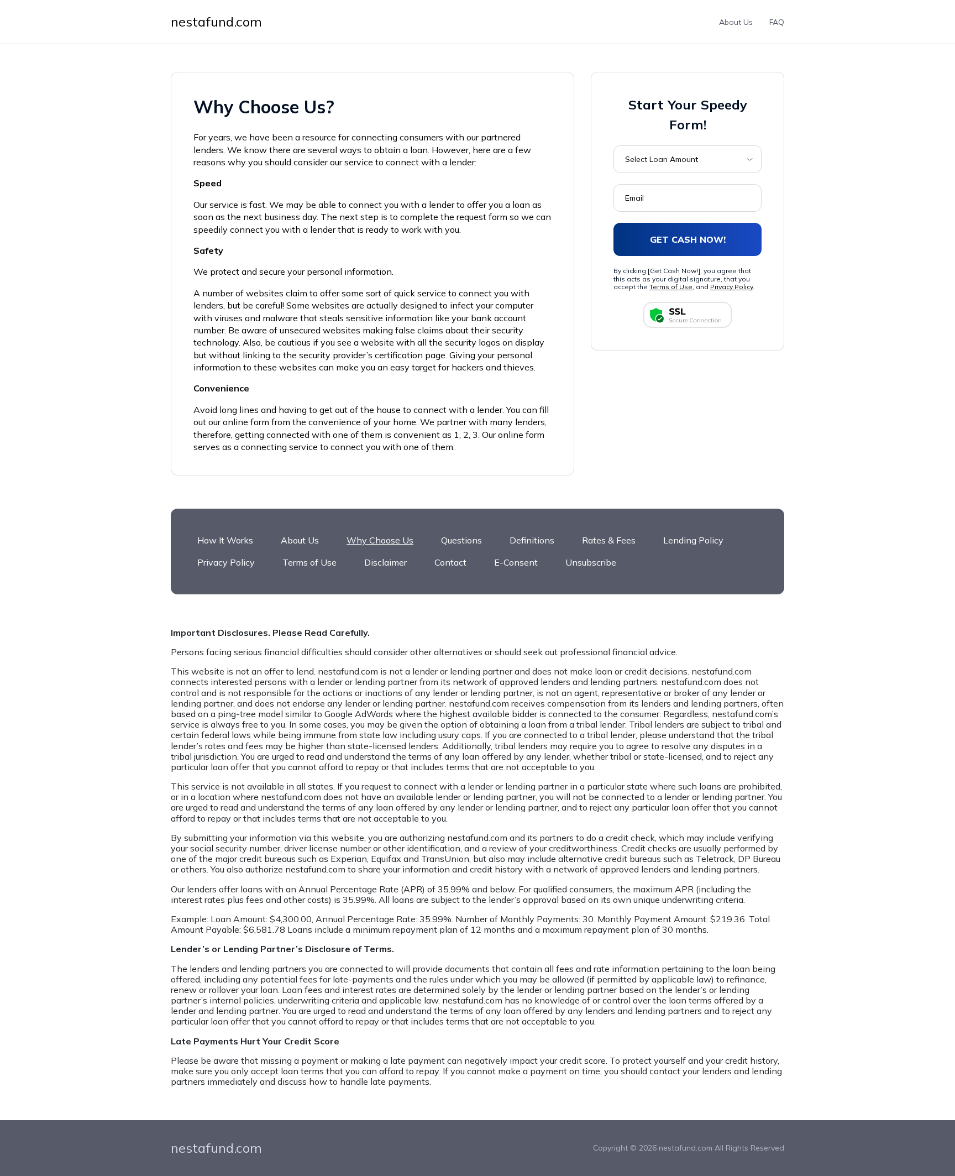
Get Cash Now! (688, 238)
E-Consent (516, 562)
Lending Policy (693, 540)
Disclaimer (385, 562)
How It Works (225, 540)
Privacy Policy (731, 287)
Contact (450, 562)
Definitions (532, 540)
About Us (736, 22)
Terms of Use (670, 287)
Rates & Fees (609, 540)
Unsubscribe (590, 562)
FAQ (776, 22)
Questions (461, 540)
